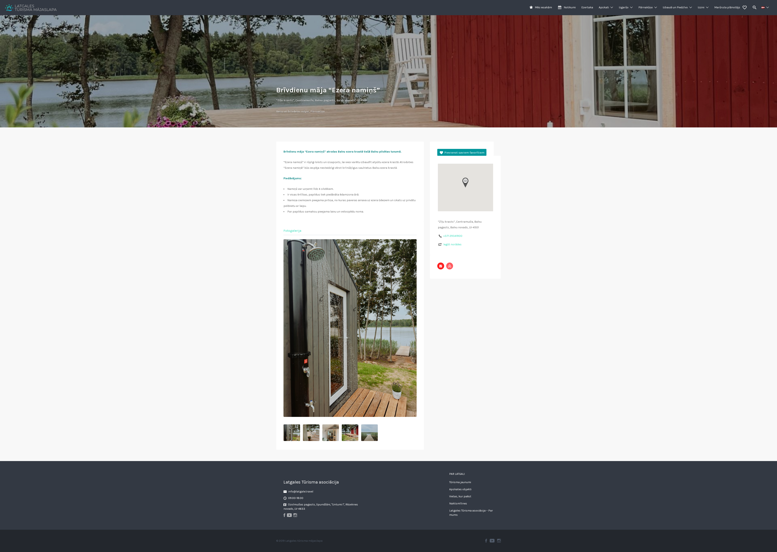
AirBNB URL (449, 266)
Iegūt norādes (452, 244)
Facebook (486, 540)
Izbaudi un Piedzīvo (675, 7)
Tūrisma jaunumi (460, 482)
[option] (350, 328)
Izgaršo (623, 7)
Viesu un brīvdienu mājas (292, 111)
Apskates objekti (460, 489)
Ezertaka (587, 7)
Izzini (701, 7)
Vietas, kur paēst (460, 496)
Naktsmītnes (458, 503)
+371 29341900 (452, 236)
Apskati (604, 7)
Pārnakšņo (645, 7)
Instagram (499, 540)
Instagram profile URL (440, 266)
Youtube (492, 540)
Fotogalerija (292, 231)
